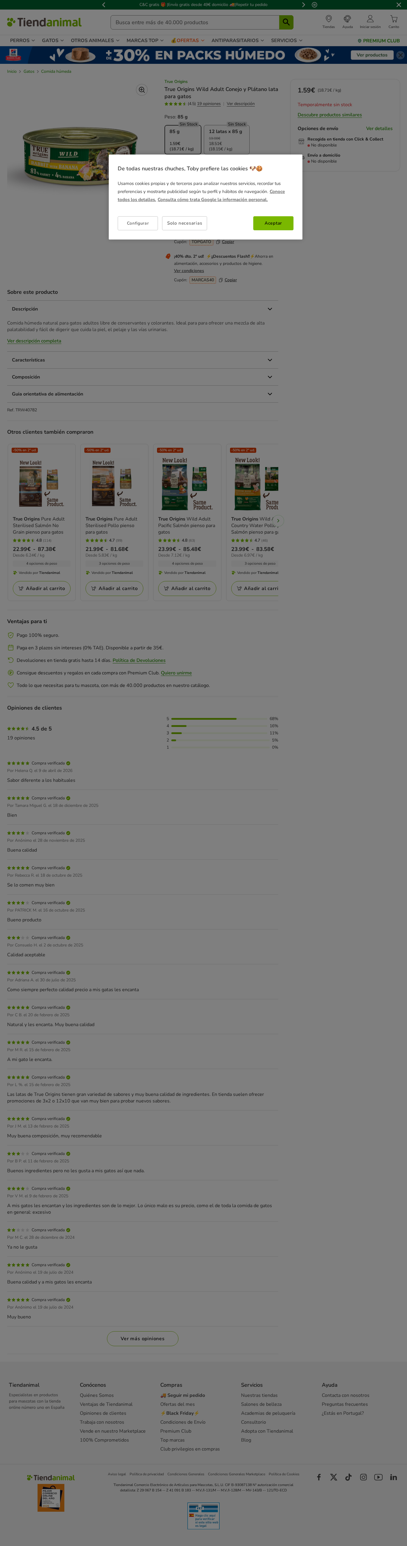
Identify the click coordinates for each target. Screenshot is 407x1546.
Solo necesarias (184, 223)
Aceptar (273, 223)
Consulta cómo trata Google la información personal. (213, 200)
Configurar (138, 223)
